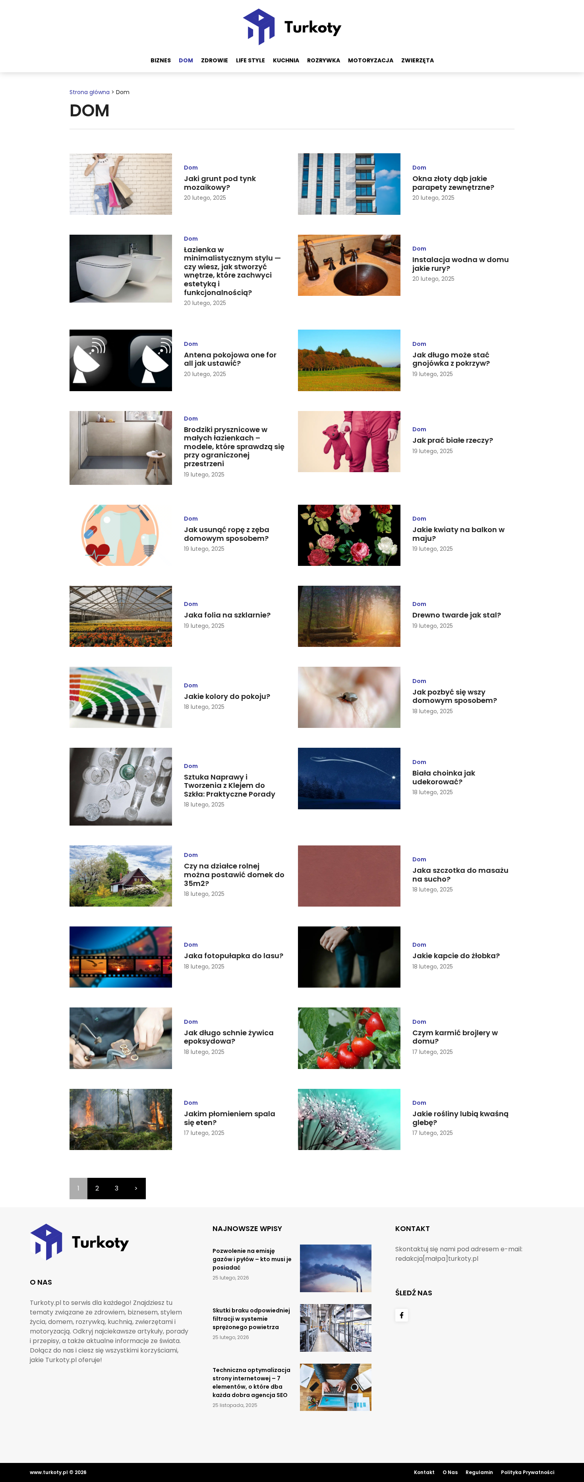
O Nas (450, 1472)
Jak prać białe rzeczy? (452, 440)
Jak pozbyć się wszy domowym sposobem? (454, 696)
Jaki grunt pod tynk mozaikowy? (220, 183)
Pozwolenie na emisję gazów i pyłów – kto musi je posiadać (252, 1259)
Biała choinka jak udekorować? (443, 777)
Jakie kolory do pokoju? (227, 696)
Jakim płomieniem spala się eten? (229, 1118)
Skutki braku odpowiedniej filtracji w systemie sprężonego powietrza (251, 1318)
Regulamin (479, 1472)
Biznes (161, 60)
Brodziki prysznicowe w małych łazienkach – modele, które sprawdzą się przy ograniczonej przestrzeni (234, 447)
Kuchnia (286, 60)
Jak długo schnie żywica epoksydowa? (229, 1037)
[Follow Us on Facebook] (401, 1315)
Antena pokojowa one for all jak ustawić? (230, 359)
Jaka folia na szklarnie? (227, 615)
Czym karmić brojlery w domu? (455, 1037)
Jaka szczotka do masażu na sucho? (460, 874)
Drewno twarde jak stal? (456, 615)
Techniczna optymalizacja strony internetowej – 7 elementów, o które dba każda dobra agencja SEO (251, 1382)
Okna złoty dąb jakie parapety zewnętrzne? (453, 183)
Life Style (250, 60)
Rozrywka (323, 60)
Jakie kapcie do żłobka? (456, 956)
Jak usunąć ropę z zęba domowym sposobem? (226, 534)
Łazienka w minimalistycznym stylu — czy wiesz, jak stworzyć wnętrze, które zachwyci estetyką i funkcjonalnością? (232, 271)
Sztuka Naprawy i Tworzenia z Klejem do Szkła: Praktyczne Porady (229, 785)
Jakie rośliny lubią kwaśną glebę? (460, 1118)
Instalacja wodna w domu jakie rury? (460, 264)
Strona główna (90, 92)
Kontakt (424, 1472)
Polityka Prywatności (527, 1472)
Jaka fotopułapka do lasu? (233, 956)
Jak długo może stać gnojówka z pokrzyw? (451, 359)
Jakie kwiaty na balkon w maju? (458, 534)
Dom (186, 60)
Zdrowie (214, 60)
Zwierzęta (417, 60)
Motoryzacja (370, 60)
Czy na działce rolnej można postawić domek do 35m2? (234, 874)
